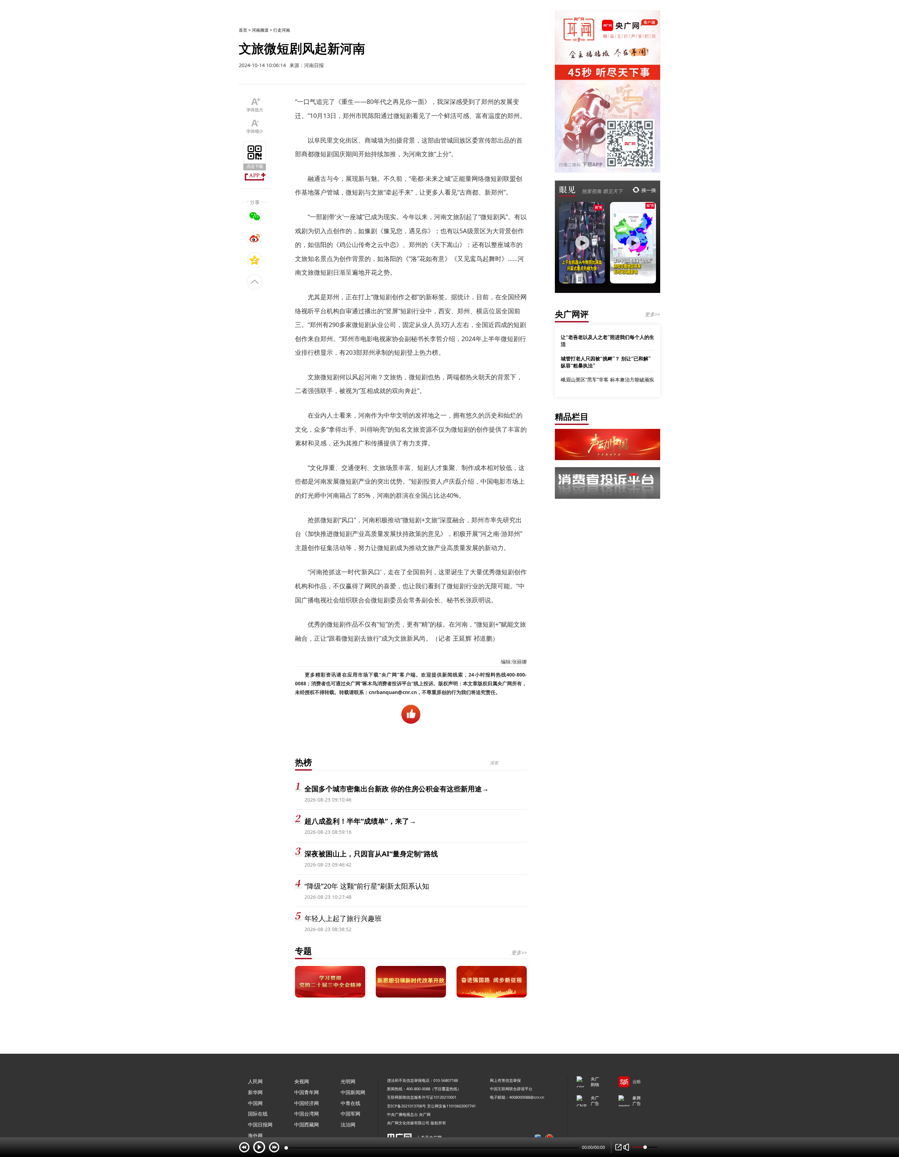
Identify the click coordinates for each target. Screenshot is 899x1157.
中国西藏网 (306, 1124)
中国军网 (350, 1113)
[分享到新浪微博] (255, 238)
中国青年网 (306, 1092)
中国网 (255, 1103)
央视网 (301, 1081)
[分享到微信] (255, 216)
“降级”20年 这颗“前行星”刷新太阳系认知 (366, 886)
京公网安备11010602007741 (451, 1106)
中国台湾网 (306, 1113)
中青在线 (350, 1103)
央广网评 (572, 314)
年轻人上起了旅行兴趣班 (343, 918)
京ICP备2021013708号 (406, 1106)
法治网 (348, 1124)
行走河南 (281, 30)
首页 (243, 30)
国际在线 (258, 1113)
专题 (303, 950)
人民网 (255, 1081)
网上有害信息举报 (505, 1080)
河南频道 (260, 30)
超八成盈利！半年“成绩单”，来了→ (360, 821)
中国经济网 (306, 1103)
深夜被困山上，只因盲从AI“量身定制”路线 (371, 853)
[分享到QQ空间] (255, 260)
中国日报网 (260, 1124)
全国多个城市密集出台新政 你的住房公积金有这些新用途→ (396, 788)
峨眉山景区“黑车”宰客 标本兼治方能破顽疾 (607, 379)
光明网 (348, 1081)
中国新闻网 (353, 1092)
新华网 (255, 1092)
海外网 (255, 1135)
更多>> (519, 952)
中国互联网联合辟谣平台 (511, 1088)
